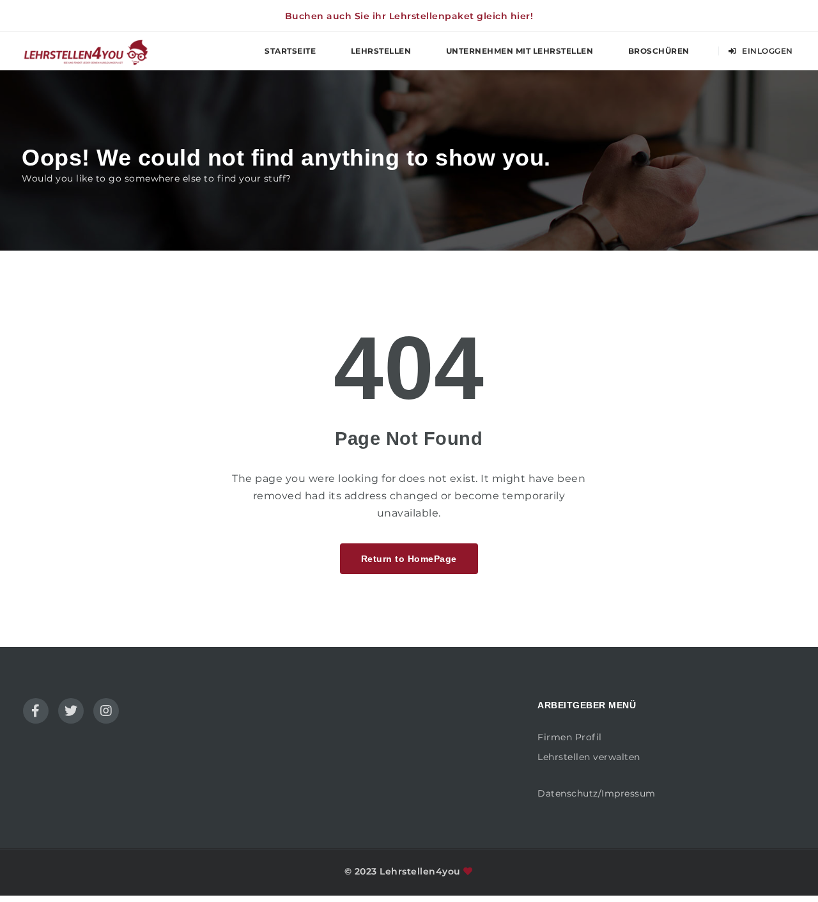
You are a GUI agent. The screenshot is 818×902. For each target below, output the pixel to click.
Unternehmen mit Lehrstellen (520, 51)
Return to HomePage (409, 559)
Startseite (290, 51)
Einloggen (766, 51)
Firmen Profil (569, 737)
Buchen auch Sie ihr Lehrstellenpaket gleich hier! (409, 16)
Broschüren (659, 51)
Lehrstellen (381, 51)
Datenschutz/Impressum (596, 793)
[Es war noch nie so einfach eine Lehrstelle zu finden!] (86, 51)
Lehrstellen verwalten (588, 757)
